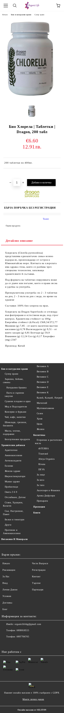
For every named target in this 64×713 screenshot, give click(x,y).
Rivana (41, 464)
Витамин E (43, 387)
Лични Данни (9, 589)
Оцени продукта (13, 226)
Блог (4, 609)
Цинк (40, 424)
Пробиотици (11, 487)
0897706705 (23, 636)
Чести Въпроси (40, 563)
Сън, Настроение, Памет (13, 513)
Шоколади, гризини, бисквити (15, 424)
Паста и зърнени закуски (14, 394)
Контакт (36, 576)
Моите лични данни (33, 699)
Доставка (7, 603)
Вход (5, 583)
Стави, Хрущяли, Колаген (13, 504)
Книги (36, 512)
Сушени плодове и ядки (18, 401)
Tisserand (43, 454)
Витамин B (43, 371)
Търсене (36, 583)
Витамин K (43, 392)
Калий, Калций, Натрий (49, 398)
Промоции (39, 507)
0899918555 (23, 630)
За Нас (5, 576)
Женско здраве (12, 471)
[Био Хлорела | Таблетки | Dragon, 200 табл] (32, 101)
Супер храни (39, 15)
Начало (5, 15)
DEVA (41, 469)
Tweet (46, 219)
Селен (40, 413)
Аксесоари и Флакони (48, 490)
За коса (40, 480)
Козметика (39, 435)
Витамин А (43, 366)
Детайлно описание (19, 240)
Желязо (40, 429)
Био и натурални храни (21, 15)
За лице (41, 474)
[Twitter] (13, 643)
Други (8, 525)
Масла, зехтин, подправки (12, 432)
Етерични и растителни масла (48, 441)
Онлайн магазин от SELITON (32, 710)
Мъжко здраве (12, 481)
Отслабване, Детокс (15, 497)
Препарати (42, 501)
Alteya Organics (46, 459)
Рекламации (8, 570)
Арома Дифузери (46, 495)
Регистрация (38, 570)
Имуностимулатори (15, 476)
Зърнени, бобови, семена (13, 381)
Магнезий (42, 403)
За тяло (40, 485)
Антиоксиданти (13, 460)
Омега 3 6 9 (11, 492)
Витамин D (43, 382)
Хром (40, 418)
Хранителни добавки (13, 445)
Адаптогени (11, 450)
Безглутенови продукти (17, 439)
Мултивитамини (45, 408)
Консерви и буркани (15, 412)
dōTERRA (43, 448)
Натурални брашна (16, 387)
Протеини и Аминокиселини (12, 532)
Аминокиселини (13, 455)
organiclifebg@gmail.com (28, 624)
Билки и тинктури (14, 519)
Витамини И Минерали (14, 539)
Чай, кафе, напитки (15, 417)
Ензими (9, 466)
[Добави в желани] (58, 174)
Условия (6, 596)
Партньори (37, 589)
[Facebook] (6, 643)
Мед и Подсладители (16, 406)
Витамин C (43, 377)
